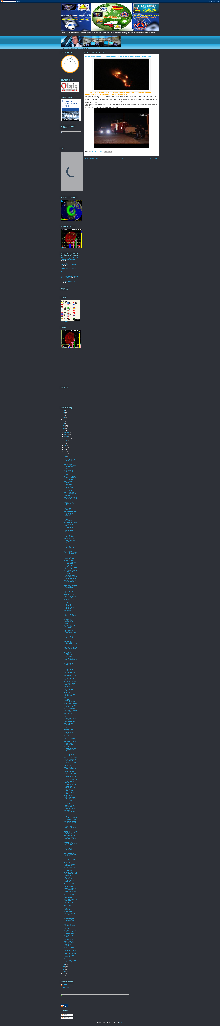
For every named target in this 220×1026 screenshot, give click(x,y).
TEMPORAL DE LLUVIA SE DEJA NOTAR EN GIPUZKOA (70, 764)
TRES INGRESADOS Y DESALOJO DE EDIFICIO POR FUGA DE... (70, 632)
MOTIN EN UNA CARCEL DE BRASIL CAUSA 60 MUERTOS (70, 955)
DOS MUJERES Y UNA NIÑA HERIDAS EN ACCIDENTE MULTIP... (70, 797)
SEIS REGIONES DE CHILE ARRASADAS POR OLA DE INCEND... (69, 540)
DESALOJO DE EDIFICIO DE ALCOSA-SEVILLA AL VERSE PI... (70, 572)
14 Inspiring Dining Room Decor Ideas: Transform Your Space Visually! (70, 263)
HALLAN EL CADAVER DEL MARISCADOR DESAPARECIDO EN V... (70, 949)
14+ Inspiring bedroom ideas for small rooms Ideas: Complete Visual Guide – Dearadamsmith (70, 276)
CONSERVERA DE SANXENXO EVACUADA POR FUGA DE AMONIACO (70, 937)
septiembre (67, 438)
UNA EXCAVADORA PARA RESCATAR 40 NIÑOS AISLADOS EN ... (70, 649)
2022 (64, 419)
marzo (65, 451)
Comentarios (66, 1017)
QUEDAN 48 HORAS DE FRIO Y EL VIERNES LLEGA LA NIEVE (70, 885)
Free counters (64, 321)
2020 (64, 423)
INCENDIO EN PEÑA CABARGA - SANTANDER (69, 483)
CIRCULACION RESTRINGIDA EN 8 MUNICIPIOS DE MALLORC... (69, 621)
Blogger (121, 1022)
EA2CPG (64, 984)
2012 (64, 973)
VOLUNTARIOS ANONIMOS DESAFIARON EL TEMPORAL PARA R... (70, 654)
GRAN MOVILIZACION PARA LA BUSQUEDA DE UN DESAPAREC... (70, 478)
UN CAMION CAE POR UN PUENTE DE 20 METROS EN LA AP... (70, 591)
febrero (66, 454)
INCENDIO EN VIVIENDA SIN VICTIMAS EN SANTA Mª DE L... (70, 743)
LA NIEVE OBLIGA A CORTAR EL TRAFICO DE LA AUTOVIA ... (70, 694)
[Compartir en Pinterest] (111, 152)
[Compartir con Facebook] (110, 152)
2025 (64, 413)
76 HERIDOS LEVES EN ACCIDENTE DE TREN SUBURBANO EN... (70, 932)
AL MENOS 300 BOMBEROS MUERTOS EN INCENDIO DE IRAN (69, 699)
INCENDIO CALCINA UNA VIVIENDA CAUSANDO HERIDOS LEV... (70, 499)
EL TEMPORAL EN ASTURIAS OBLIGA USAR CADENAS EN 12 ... (70, 812)
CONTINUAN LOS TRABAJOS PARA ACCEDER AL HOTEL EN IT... (70, 665)
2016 (64, 964)
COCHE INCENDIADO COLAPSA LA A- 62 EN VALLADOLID (70, 960)
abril (65, 449)
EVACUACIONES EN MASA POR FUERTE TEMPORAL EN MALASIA (70, 926)
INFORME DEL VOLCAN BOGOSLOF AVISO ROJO (70, 582)
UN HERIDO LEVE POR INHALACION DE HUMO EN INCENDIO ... (70, 890)
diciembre (66, 432)
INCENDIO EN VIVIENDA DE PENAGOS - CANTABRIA (70, 508)
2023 (64, 417)
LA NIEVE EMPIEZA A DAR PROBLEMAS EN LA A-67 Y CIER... (70, 828)
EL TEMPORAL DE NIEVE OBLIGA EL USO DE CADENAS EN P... (70, 832)
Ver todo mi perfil (65, 987)
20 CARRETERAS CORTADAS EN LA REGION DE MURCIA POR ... (70, 671)
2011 (64, 975)
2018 (64, 428)
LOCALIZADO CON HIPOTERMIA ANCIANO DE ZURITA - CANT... (70, 660)
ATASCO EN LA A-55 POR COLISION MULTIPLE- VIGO (70, 601)
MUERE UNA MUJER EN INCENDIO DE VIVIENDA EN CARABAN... (70, 849)
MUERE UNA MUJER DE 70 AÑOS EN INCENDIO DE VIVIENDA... (70, 567)
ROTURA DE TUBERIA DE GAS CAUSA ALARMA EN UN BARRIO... (70, 596)
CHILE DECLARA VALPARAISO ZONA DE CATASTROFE (70, 844)
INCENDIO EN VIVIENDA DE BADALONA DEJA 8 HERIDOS (70, 494)
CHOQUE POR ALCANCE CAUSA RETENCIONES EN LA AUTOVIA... (70, 869)
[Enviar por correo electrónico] (105, 152)
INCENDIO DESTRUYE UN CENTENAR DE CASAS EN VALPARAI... (69, 943)
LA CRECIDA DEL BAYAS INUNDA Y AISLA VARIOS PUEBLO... (70, 720)
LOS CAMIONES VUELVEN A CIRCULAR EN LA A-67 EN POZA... (70, 802)
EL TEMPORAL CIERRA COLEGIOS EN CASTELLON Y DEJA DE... (70, 677)
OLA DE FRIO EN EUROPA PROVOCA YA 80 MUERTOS (70, 864)
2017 (64, 430)
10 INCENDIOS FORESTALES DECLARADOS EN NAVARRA (69, 879)
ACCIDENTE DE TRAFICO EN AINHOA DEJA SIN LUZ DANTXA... (70, 896)
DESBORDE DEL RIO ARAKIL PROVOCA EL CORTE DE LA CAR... (70, 854)
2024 (64, 415)
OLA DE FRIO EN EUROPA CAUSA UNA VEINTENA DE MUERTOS (70, 907)
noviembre (66, 434)
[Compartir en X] (108, 152)
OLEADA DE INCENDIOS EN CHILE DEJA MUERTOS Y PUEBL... (70, 557)
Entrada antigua (153, 158)
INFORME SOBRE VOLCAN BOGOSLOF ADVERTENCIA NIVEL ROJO (70, 466)
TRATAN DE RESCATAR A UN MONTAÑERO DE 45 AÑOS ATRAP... (70, 781)
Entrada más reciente (91, 158)
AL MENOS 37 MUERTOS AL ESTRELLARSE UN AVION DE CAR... (70, 759)
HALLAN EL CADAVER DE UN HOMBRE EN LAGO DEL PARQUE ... (70, 874)
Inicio (123, 158)
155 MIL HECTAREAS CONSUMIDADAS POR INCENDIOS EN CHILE (70, 577)
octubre (66, 436)
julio (65, 443)
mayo (65, 447)
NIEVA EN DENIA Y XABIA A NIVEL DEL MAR (69, 715)
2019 (64, 426)
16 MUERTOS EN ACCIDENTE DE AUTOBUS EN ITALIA (70, 638)
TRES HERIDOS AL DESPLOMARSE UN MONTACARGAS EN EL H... (70, 529)
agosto (66, 441)
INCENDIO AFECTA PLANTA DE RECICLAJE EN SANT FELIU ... (70, 725)
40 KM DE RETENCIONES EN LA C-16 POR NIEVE (70, 524)
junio (65, 445)
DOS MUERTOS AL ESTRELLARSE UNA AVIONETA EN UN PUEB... (69, 791)
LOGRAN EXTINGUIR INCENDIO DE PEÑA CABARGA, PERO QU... (69, 460)
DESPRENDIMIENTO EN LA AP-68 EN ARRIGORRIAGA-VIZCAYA (70, 731)
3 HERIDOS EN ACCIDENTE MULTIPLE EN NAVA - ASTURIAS (70, 818)
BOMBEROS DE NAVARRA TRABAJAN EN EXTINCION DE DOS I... (70, 914)
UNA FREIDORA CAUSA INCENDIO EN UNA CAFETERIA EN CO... (70, 535)
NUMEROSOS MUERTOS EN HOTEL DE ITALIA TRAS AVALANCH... (70, 705)
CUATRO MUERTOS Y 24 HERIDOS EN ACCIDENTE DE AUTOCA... (70, 901)
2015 (64, 967)
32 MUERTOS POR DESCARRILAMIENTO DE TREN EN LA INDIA (70, 616)
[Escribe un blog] (106, 152)
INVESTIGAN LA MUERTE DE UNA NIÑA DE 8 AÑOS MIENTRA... (70, 586)
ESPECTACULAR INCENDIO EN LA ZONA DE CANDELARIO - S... (70, 553)
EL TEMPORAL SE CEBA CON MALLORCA (70, 611)
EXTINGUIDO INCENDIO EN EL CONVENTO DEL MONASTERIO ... (70, 683)
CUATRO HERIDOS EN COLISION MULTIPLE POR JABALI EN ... (70, 754)
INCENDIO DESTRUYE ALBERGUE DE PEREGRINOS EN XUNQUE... (69, 547)
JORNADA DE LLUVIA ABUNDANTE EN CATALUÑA (69, 504)
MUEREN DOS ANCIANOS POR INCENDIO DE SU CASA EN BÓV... (69, 488)
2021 (64, 421)
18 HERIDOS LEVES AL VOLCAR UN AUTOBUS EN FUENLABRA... (70, 562)
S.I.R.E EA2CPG (70, 74)
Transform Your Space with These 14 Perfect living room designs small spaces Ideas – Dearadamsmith (70, 270)
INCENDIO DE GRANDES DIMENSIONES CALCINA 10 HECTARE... (70, 514)
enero (65, 456)
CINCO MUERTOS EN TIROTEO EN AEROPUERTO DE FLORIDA (69, 920)
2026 (64, 410)
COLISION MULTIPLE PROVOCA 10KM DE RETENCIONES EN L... (70, 519)
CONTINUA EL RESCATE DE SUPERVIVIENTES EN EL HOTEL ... (70, 627)
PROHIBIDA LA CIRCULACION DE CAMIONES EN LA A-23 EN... (70, 643)
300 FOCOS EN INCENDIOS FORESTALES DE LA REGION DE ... (70, 606)
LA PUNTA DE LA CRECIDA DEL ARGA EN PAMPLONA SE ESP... (70, 748)
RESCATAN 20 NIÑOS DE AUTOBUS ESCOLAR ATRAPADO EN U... (70, 859)
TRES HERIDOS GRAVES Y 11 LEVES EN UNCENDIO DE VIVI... (70, 786)
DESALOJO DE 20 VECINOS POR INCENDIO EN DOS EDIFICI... (69, 472)
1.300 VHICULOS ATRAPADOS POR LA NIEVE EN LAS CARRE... (70, 688)
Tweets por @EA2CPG (66, 292)
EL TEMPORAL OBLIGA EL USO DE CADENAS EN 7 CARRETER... (70, 823)
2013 (64, 971)
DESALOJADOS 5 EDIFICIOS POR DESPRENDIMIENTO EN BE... (70, 737)
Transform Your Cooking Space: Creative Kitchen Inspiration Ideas (69, 280)
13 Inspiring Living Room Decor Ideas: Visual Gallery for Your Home (70, 258)
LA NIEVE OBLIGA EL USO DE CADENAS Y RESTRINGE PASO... (70, 807)
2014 (64, 969)
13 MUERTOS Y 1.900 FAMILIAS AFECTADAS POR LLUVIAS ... (70, 710)
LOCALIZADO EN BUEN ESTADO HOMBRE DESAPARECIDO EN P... (70, 838)
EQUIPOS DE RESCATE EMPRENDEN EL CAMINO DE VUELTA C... (70, 775)
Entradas (65, 1014)
